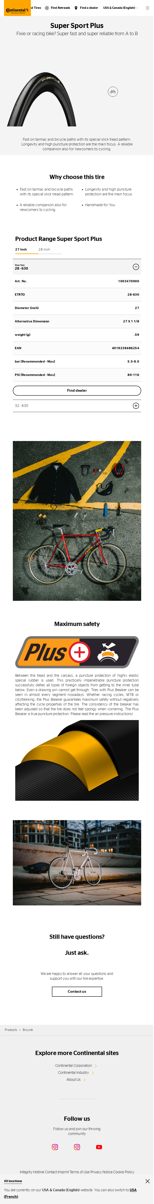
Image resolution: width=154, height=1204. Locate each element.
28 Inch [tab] (44, 249)
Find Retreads (60, 7)
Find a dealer (89, 7)
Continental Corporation (73, 1066)
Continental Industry (73, 1073)
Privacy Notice (101, 1172)
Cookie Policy (123, 1172)
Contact (51, 1172)
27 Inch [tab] (21, 249)
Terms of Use (79, 1172)
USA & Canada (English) (119, 7)
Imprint (63, 1172)
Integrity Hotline (32, 1172)
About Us (74, 1080)
